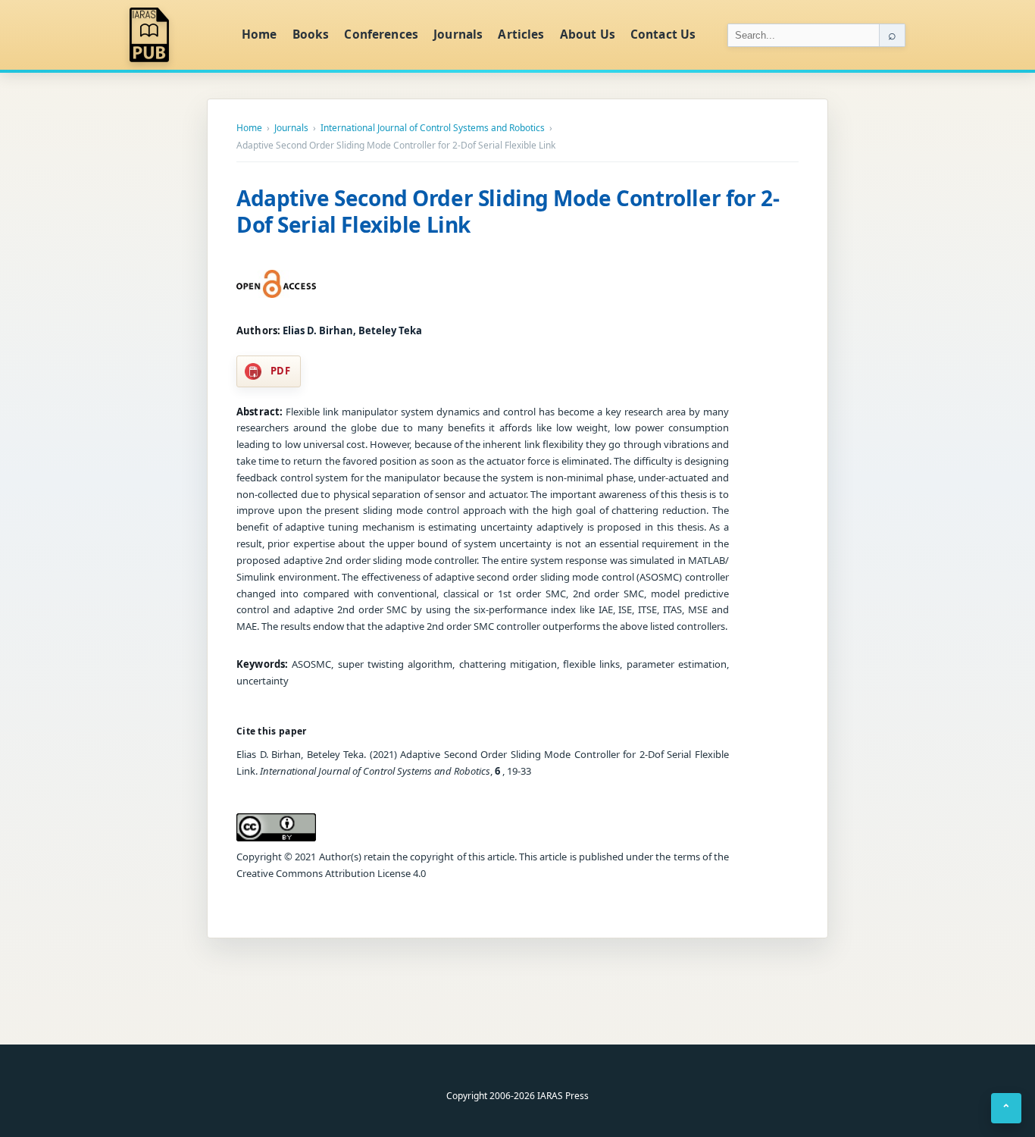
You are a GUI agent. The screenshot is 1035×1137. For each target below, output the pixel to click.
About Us (587, 34)
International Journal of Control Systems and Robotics (433, 128)
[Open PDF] (276, 284)
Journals (458, 34)
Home (259, 34)
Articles (521, 34)
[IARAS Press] (176, 35)
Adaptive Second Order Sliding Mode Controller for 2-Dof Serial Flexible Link (507, 211)
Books (311, 34)
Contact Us (663, 34)
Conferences (381, 34)
